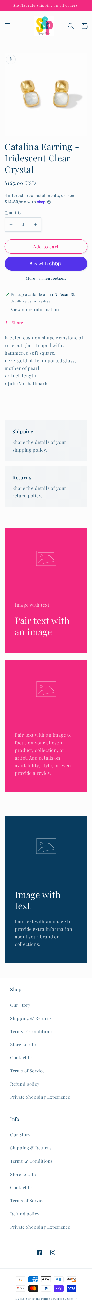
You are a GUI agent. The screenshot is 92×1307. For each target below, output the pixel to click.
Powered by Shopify (64, 1298)
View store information (35, 309)
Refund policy (24, 1084)
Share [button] (17, 322)
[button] (8, 26)
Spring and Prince (38, 1298)
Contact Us (21, 1057)
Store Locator (24, 1044)
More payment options (46, 278)
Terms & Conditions (31, 1031)
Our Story (20, 1005)
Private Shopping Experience (40, 1097)
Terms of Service (27, 1070)
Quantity (13, 212)
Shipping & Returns (31, 1018)
